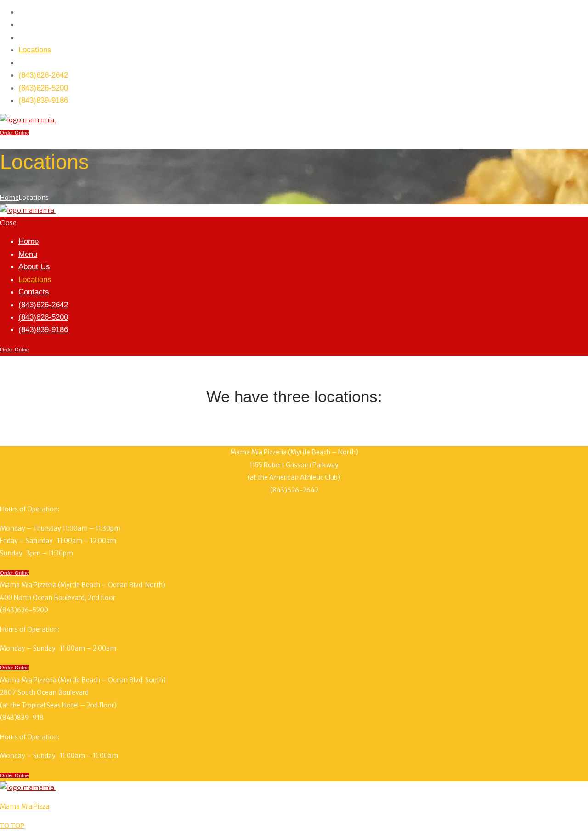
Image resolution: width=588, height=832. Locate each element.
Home (9, 197)
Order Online (14, 133)
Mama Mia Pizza (24, 806)
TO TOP (12, 825)
